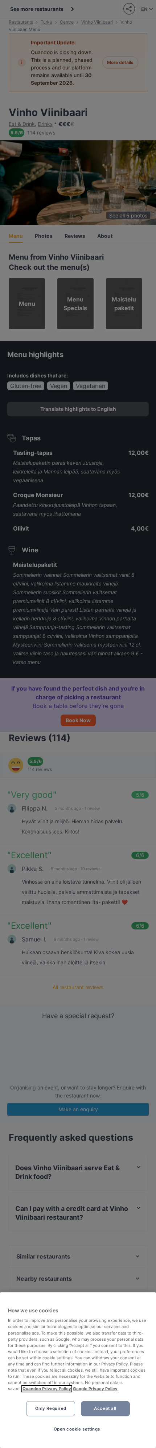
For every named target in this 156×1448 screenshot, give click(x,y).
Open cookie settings (77, 1429)
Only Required (50, 1408)
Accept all (105, 1408)
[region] (78, 1370)
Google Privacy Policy (95, 1388)
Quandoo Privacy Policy (46, 1388)
